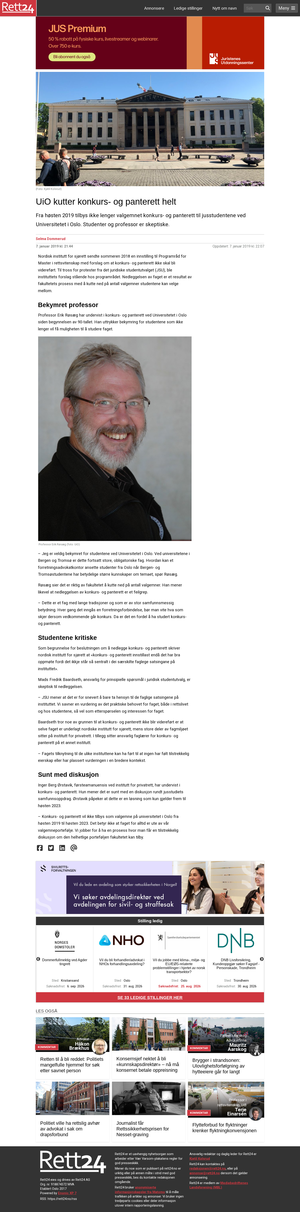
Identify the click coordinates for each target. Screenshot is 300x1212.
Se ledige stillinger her (150, 997)
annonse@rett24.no (205, 1173)
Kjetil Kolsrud (200, 1159)
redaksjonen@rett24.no (208, 1168)
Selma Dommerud (50, 239)
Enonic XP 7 (67, 1193)
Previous (38, 959)
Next (262, 959)
